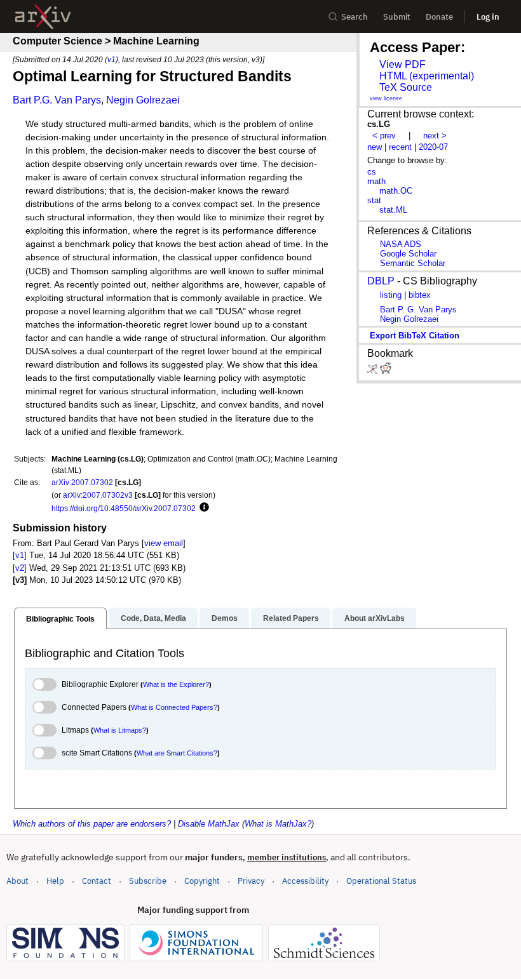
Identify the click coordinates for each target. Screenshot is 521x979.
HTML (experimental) (426, 75)
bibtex (420, 295)
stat (374, 200)
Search (354, 16)
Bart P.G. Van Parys (57, 100)
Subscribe (147, 881)
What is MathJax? (278, 824)
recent (400, 147)
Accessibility (305, 881)
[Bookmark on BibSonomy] (373, 371)
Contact (96, 881)
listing (391, 295)
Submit (396, 16)
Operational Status (381, 880)
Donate (439, 16)
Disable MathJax (209, 824)
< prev (384, 135)
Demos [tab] (225, 618)
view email (163, 543)
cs (371, 171)
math (376, 181)
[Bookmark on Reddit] (385, 371)
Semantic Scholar (412, 263)
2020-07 (433, 147)
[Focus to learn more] (202, 508)
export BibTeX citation (414, 335)
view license (386, 98)
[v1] (20, 555)
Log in (488, 16)
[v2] (20, 568)
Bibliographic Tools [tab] (60, 619)
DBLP (381, 281)
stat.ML (393, 210)
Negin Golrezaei (143, 100)
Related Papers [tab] (291, 618)
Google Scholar (408, 253)
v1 (111, 59)
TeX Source (405, 87)
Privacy (251, 881)
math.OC (395, 191)
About (17, 881)
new (374, 147)
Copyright (202, 881)
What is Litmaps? (119, 730)
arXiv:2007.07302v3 (98, 495)
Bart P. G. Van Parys (418, 309)
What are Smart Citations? (177, 753)
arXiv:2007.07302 (82, 482)
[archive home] (43, 16)
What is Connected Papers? (174, 707)
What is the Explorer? (176, 684)
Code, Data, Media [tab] (153, 618)
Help (55, 881)
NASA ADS (400, 244)
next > (435, 135)
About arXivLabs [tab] (374, 618)
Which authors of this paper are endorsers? (92, 824)
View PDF (402, 64)
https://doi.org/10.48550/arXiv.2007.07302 (123, 508)
